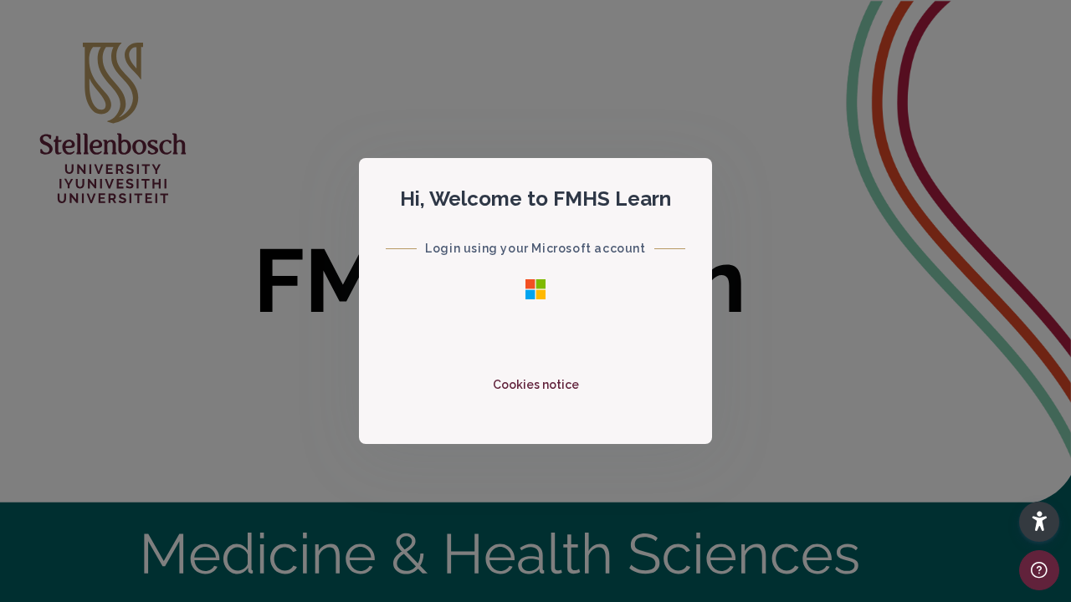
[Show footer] (1039, 570)
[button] (1039, 522)
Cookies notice (536, 384)
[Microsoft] (535, 288)
